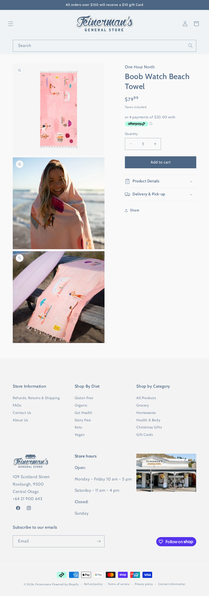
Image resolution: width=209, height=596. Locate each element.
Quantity (131, 134)
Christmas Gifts (149, 427)
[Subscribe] (98, 541)
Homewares (146, 412)
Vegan (80, 434)
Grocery (142, 405)
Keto (78, 427)
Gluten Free (84, 398)
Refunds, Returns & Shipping (36, 398)
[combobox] (104, 46)
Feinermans (43, 584)
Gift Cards (144, 434)
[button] (10, 23)
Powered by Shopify (65, 584)
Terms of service (119, 584)
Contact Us (22, 412)
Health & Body (148, 420)
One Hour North (140, 67)
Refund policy (93, 584)
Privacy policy (144, 584)
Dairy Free (83, 420)
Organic (81, 405)
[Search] (190, 45)
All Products (146, 398)
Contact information (171, 584)
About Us (20, 420)
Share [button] (134, 210)
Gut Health (84, 412)
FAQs (17, 405)
